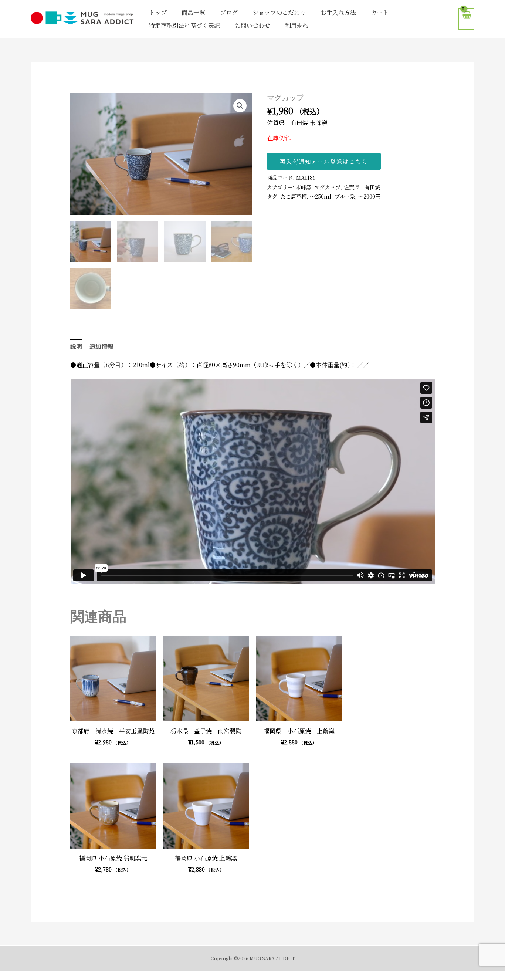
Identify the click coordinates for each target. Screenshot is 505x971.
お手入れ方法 (338, 12)
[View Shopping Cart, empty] (466, 19)
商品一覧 (193, 12)
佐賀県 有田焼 (362, 187)
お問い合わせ (252, 25)
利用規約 (297, 25)
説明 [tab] (76, 346)
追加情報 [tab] (101, 346)
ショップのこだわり (279, 12)
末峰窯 (303, 187)
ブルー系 (345, 196)
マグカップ (327, 187)
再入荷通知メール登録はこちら (324, 161)
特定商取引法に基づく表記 (184, 25)
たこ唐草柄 (293, 196)
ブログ (229, 12)
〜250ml (320, 196)
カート (380, 12)
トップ (158, 12)
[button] (240, 105)
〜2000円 (369, 196)
